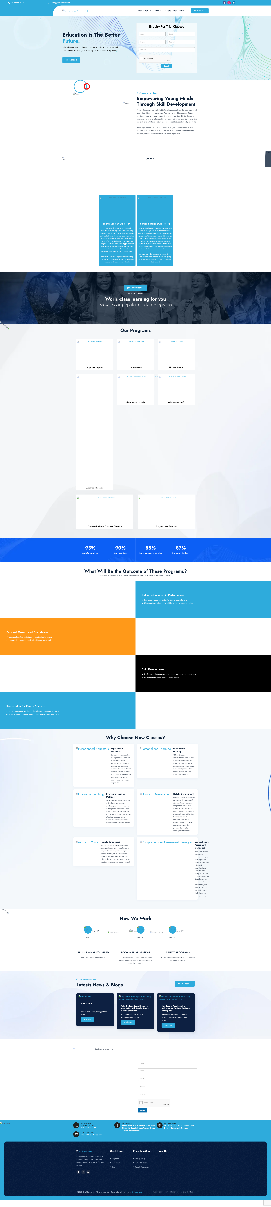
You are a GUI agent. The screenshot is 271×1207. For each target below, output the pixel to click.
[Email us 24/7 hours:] (76, 1134)
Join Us (149, 159)
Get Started (70, 60)
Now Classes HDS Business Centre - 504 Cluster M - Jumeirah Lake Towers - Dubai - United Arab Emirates (138, 1128)
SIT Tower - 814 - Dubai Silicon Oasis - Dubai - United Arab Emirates (179, 1126)
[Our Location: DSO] (160, 1125)
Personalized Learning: (179, 750)
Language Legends (94, 367)
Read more (87, 1019)
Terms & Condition (142, 1163)
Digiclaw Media (137, 1192)
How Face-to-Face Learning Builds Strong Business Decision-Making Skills (176, 1008)
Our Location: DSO (170, 1123)
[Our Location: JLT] (117, 1125)
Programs (115, 1159)
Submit (166, 66)
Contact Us (199, 11)
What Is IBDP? (87, 1003)
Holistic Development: (183, 793)
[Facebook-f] (224, 2)
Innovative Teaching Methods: (115, 795)
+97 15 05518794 (88, 1127)
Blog (113, 1167)
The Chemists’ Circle (135, 402)
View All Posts (183, 984)
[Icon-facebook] (78, 1172)
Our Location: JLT (127, 1123)
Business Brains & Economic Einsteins (105, 526)
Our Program (144, 11)
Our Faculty (178, 11)
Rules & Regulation (142, 1167)
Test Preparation (163, 11)
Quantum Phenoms (94, 487)
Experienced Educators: (117, 750)
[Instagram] (229, 2)
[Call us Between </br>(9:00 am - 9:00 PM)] (76, 1125)
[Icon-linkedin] (88, 1172)
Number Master (176, 367)
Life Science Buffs (176, 402)
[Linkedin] (233, 2)
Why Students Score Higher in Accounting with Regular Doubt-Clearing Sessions (135, 1008)
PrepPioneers (135, 367)
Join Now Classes (134, 288)
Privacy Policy (140, 1159)
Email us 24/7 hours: (87, 1132)
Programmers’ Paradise (166, 526)
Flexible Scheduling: (110, 841)
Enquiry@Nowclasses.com (91, 1134)
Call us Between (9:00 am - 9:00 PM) (87, 1124)
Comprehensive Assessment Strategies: (202, 844)
